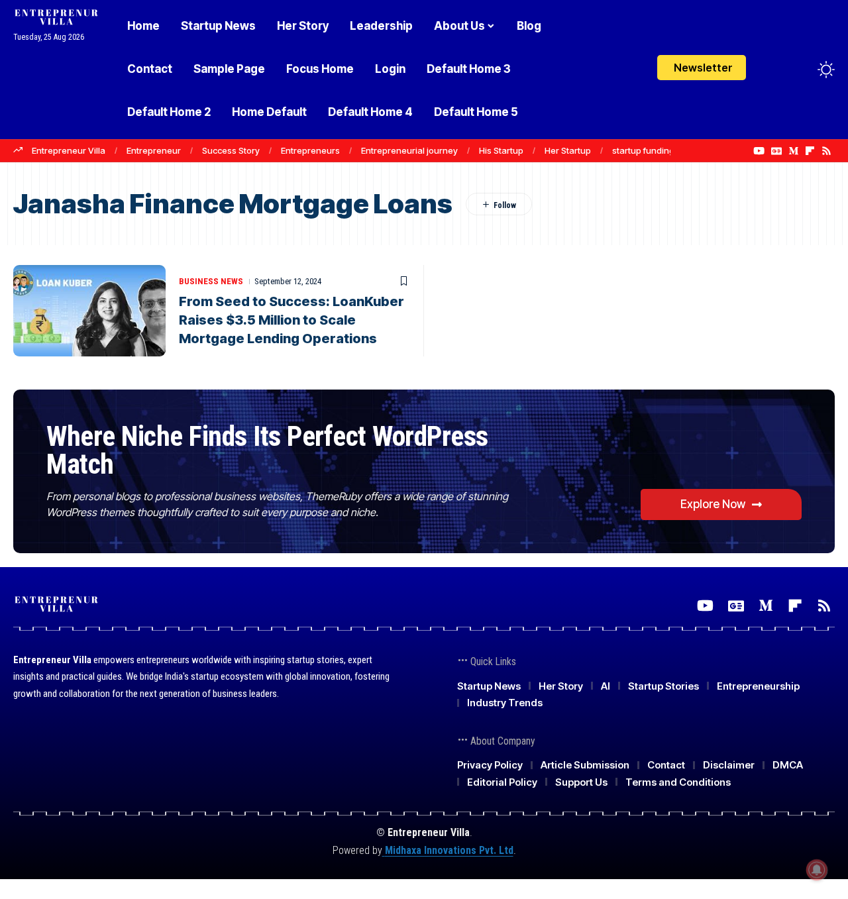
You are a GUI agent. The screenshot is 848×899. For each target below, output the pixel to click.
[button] (802, 69)
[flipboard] (810, 151)
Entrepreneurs (310, 150)
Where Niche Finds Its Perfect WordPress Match (267, 450)
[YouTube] (759, 151)
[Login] (774, 69)
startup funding (643, 150)
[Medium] (793, 151)
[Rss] (826, 151)
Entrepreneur (154, 150)
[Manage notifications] (816, 869)
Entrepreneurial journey (409, 150)
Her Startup (568, 150)
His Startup (501, 150)
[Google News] (776, 151)
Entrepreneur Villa (68, 150)
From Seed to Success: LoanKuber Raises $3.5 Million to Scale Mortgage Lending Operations (291, 319)
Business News (211, 281)
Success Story (231, 150)
